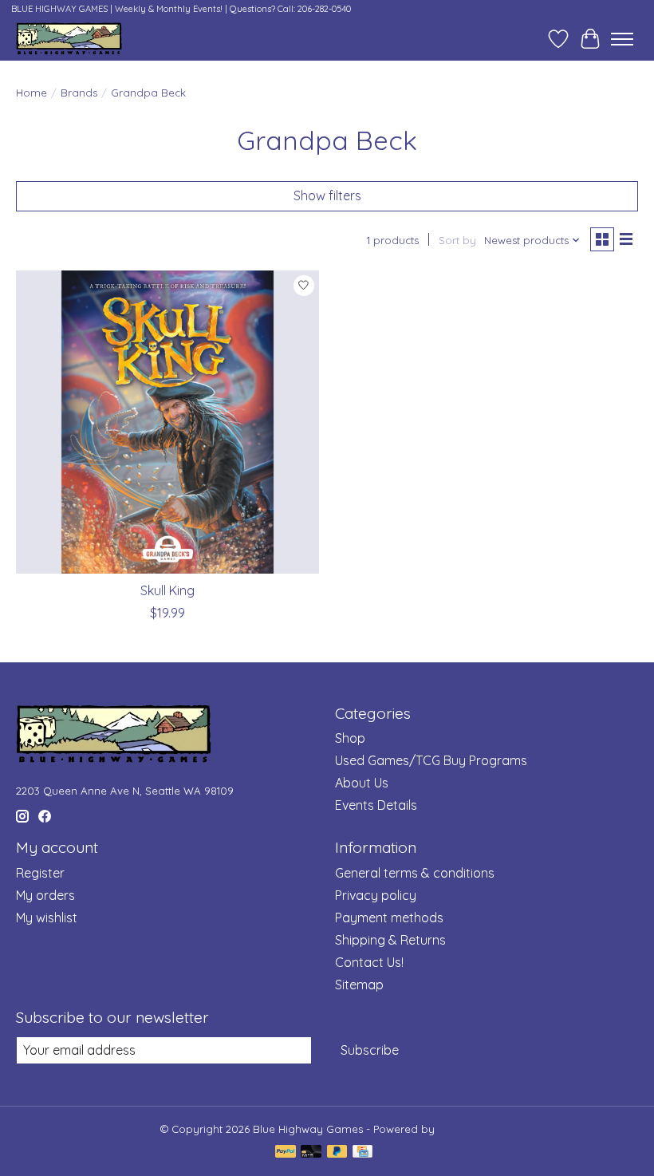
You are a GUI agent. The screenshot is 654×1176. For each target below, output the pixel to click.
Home (31, 92)
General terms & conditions (414, 873)
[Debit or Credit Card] (311, 1152)
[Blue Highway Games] (69, 38)
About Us (361, 783)
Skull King (167, 590)
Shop (350, 738)
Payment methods (389, 917)
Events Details (376, 805)
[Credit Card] (362, 1152)
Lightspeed (466, 1129)
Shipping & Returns (390, 940)
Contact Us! (369, 962)
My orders (45, 895)
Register (40, 873)
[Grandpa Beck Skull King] (167, 422)
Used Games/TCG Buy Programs (431, 760)
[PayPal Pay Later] (337, 1152)
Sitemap (359, 984)
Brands (79, 92)
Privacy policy (375, 895)
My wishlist (46, 917)
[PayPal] (285, 1152)
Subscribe (370, 1050)
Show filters (327, 195)
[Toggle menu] (622, 39)
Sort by (457, 240)
